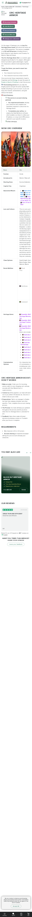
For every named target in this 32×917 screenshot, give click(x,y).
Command (24, 302)
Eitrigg (15, 80)
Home (3, 6)
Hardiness (24, 286)
